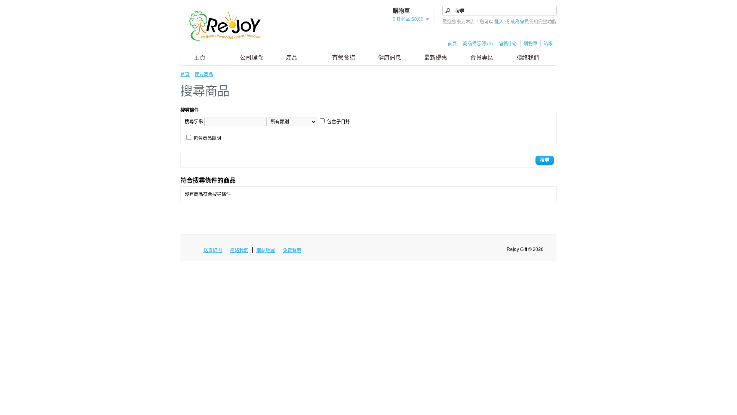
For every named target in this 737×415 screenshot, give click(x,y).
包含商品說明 (207, 138)
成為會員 (520, 22)
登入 (499, 22)
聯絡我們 (527, 57)
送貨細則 (212, 250)
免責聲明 (292, 250)
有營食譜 (343, 57)
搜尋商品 (204, 74)
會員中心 (508, 43)
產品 (291, 57)
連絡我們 (239, 250)
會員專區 (481, 57)
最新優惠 (435, 57)
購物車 (530, 43)
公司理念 (251, 57)
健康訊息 (389, 57)
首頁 (452, 43)
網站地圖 (265, 250)
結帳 (548, 43)
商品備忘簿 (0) (478, 43)
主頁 (199, 57)
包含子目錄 (338, 121)
